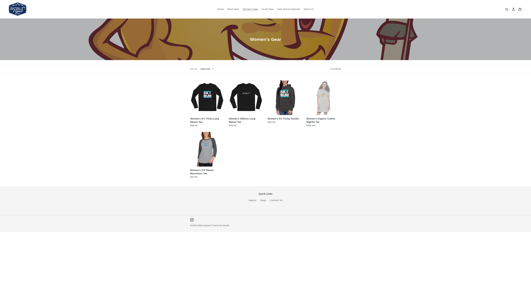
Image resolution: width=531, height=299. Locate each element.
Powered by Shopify (220, 225)
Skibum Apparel (204, 225)
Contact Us (276, 200)
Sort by (193, 69)
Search (252, 200)
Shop (263, 200)
